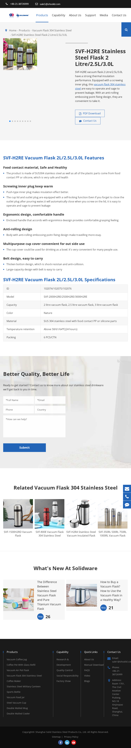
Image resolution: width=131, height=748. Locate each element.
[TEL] (127, 497)
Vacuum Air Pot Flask (18, 670)
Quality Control (65, 670)
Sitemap (56, 736)
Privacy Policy (71, 736)
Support (90, 15)
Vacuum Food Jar (16, 697)
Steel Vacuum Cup (16, 702)
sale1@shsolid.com (50, 4)
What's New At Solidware (65, 568)
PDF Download (91, 113)
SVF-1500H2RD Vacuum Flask (18, 533)
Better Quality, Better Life (36, 373)
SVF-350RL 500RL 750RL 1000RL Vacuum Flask (113, 533)
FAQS (87, 670)
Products (42, 15)
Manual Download (94, 664)
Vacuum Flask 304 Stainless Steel (24, 675)
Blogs (87, 681)
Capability (58, 15)
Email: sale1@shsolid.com (120, 660)
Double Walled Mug (17, 708)
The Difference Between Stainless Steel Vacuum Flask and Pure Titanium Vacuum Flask (49, 595)
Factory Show (64, 681)
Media (104, 15)
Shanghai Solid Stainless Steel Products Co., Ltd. (61, 732)
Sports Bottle (13, 691)
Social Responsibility (67, 675)
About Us (75, 15)
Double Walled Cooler (18, 713)
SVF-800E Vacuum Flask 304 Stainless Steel (50, 533)
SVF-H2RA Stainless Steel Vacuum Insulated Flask (81, 533)
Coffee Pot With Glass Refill (21, 664)
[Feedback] (127, 504)
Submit (24, 447)
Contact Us (119, 15)
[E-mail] (127, 489)
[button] (10, 121)
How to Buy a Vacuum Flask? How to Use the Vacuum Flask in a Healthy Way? (111, 591)
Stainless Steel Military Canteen (24, 686)
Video (87, 675)
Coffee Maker (14, 681)
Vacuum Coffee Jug (17, 659)
